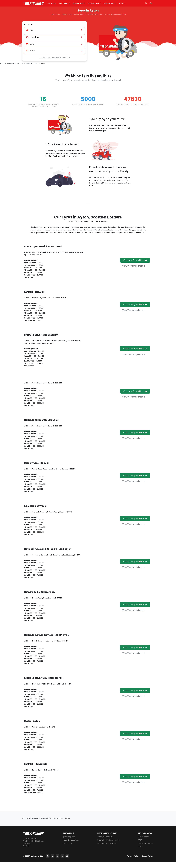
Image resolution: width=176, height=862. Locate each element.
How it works (143, 837)
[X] (62, 856)
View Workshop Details (134, 265)
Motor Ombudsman (71, 840)
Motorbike (34, 37)
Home (2, 64)
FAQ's (140, 840)
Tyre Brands (63, 3)
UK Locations (33, 818)
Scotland (19, 64)
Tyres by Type (78, 3)
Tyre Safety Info (69, 837)
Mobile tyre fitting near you (108, 840)
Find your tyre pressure (106, 843)
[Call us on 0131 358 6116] (146, 3)
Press (140, 846)
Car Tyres (50, 3)
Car (31, 30)
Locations (10, 64)
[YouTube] (67, 856)
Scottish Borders (32, 64)
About (121, 3)
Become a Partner (145, 843)
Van (32, 44)
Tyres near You (93, 3)
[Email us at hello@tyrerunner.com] (150, 3)
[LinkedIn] (52, 856)
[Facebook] (48, 856)
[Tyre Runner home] (33, 3)
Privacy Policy (133, 856)
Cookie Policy (147, 856)
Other (32, 51)
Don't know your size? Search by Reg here (54, 57)
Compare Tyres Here (134, 260)
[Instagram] (57, 856)
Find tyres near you (105, 837)
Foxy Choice (67, 843)
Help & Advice (109, 3)
